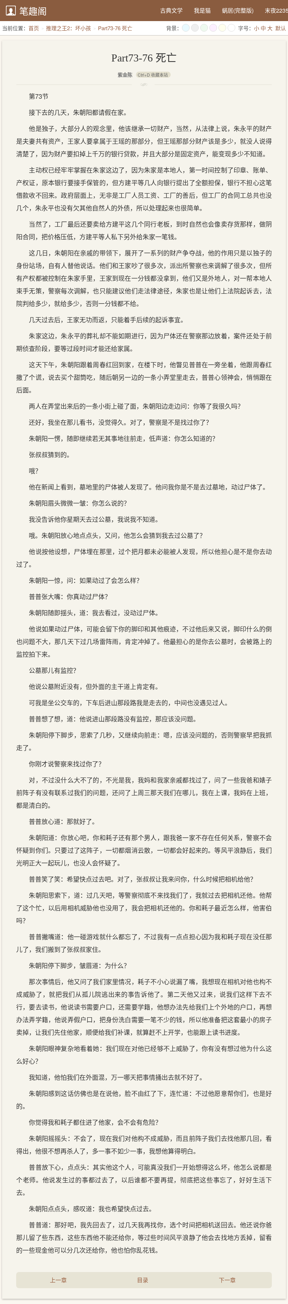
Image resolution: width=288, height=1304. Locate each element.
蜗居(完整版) (238, 10)
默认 (280, 28)
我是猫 (202, 10)
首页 (33, 28)
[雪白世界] (231, 28)
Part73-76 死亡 (115, 28)
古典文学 (171, 10)
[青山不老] (204, 28)
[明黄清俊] (222, 28)
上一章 (58, 1280)
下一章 (227, 1280)
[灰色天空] (195, 28)
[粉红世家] (213, 28)
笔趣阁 (33, 10)
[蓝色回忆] (186, 28)
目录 (142, 1280)
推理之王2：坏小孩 (68, 28)
